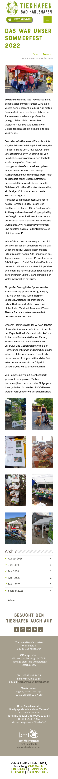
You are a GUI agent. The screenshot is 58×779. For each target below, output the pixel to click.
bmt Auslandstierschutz (29, 747)
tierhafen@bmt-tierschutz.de (33, 681)
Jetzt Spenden (22, 19)
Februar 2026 (15, 590)
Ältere (11, 600)
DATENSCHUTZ (37, 772)
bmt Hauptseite (29, 743)
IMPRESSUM (39, 769)
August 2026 (15, 558)
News (47, 54)
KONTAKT (20, 769)
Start (36, 54)
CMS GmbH (35, 766)
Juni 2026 (13, 565)
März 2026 (14, 584)
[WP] (29, 14)
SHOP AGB (17, 772)
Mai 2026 (13, 571)
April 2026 (14, 577)
